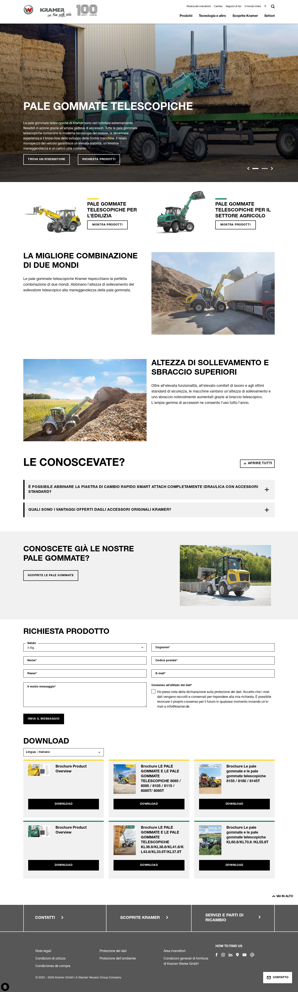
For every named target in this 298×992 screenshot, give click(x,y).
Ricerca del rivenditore (199, 6)
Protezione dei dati (113, 951)
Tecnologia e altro (212, 16)
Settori (269, 16)
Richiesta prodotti (99, 159)
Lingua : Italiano (38, 752)
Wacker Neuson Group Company (99, 977)
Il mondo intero (253, 6)
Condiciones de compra (52, 966)
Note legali (43, 951)
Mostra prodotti (107, 224)
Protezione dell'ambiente (118, 958)
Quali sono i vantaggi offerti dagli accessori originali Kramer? (99, 510)
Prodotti (186, 16)
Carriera (218, 6)
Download (64, 804)
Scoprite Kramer (245, 16)
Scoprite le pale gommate (51, 575)
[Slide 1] (255, 168)
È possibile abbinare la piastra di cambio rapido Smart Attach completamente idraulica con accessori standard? (143, 489)
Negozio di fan (233, 6)
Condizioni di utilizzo (50, 958)
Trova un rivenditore (46, 159)
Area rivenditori (174, 951)
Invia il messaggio (44, 719)
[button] (266, 6)
